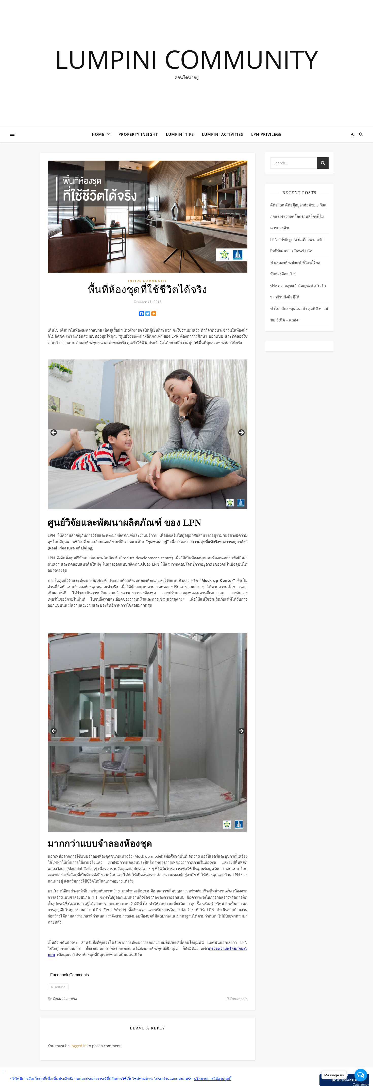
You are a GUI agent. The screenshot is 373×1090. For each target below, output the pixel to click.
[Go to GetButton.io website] (361, 1084)
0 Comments (237, 998)
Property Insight (138, 134)
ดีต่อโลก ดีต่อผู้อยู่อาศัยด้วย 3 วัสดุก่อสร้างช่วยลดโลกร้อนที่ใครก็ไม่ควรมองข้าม (298, 216)
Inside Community (147, 281)
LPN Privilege (266, 134)
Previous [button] (54, 433)
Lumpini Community (186, 58)
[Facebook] (141, 313)
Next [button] (241, 433)
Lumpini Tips (180, 134)
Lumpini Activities (222, 134)
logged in (79, 1045)
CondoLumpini (65, 998)
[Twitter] (147, 313)
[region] (147, 434)
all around (58, 987)
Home (98, 134)
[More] (153, 313)
